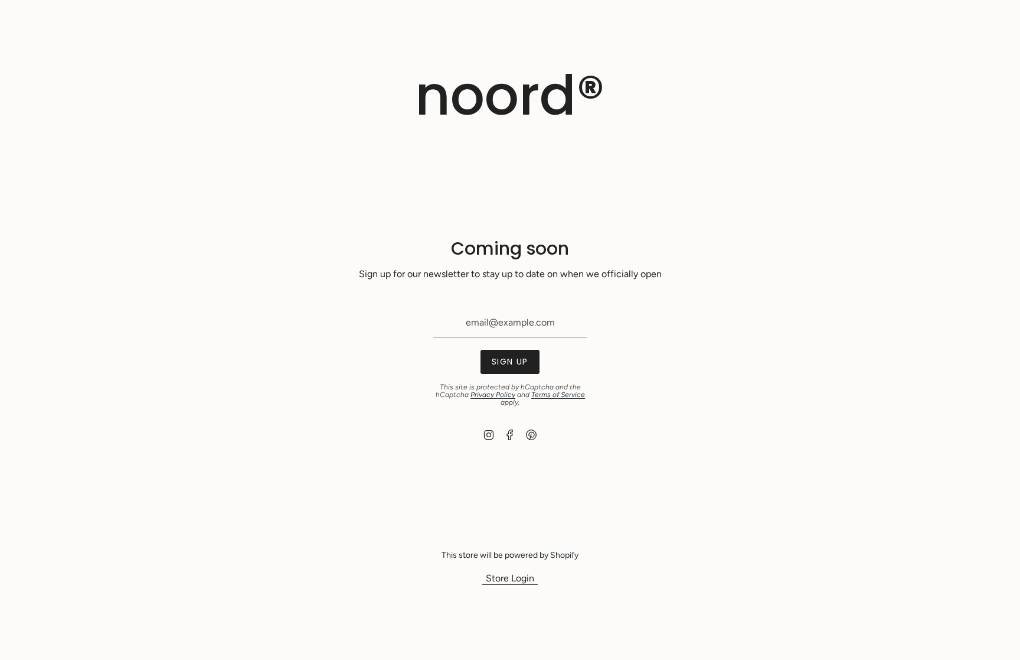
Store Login (510, 578)
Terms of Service (558, 395)
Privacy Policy (492, 395)
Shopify (564, 555)
